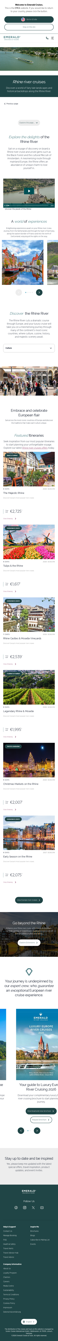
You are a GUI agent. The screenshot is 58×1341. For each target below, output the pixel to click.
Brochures (34, 1231)
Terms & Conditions (11, 1295)
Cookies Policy (9, 1303)
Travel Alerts (8, 1249)
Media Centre (8, 1286)
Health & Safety (9, 1244)
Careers (6, 1282)
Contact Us (7, 1231)
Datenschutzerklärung (12, 1312)
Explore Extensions (27, 943)
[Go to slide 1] (25, 292)
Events (33, 1244)
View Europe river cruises (27, 900)
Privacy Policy (8, 1299)
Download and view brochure (27, 1111)
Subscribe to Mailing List (40, 1240)
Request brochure (27, 1120)
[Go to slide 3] (30, 292)
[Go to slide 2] (27, 292)
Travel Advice (8, 1257)
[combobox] (29, 348)
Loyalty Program (10, 1273)
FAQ (5, 1240)
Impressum (7, 1308)
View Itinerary (8, 518)
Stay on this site (29, 27)
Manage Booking (10, 1236)
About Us (7, 1269)
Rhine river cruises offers (35, 448)
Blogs (32, 1236)
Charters (6, 1277)
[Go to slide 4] (32, 292)
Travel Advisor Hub (10, 1253)
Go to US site (32, 19)
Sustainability (8, 1290)
